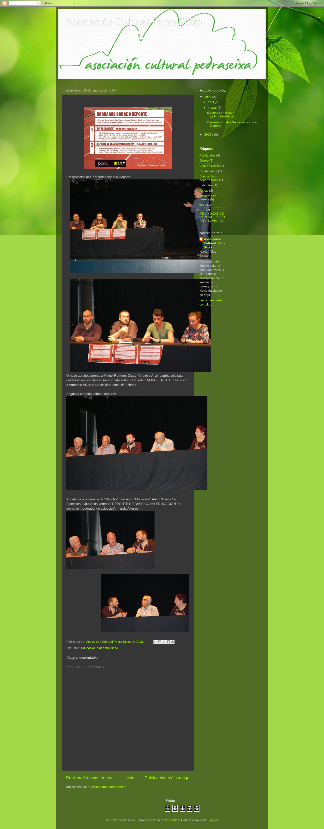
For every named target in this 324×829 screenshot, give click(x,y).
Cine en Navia (209, 166)
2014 (208, 97)
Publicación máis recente (90, 777)
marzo (213, 107)
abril (211, 102)
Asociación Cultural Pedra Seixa (133, 21)
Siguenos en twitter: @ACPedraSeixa (221, 114)
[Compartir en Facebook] (168, 642)
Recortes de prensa (207, 197)
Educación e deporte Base (99, 648)
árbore (204, 160)
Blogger (212, 820)
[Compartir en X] (164, 642)
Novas (203, 190)
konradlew (172, 820)
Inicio (129, 777)
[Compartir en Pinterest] (172, 642)
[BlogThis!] (160, 642)
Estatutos (205, 185)
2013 (208, 134)
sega (202, 204)
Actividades (207, 155)
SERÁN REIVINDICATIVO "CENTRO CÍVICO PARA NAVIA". (212, 215)
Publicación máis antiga (167, 777)
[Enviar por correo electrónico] (155, 642)
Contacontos (208, 171)
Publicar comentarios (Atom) (107, 786)
